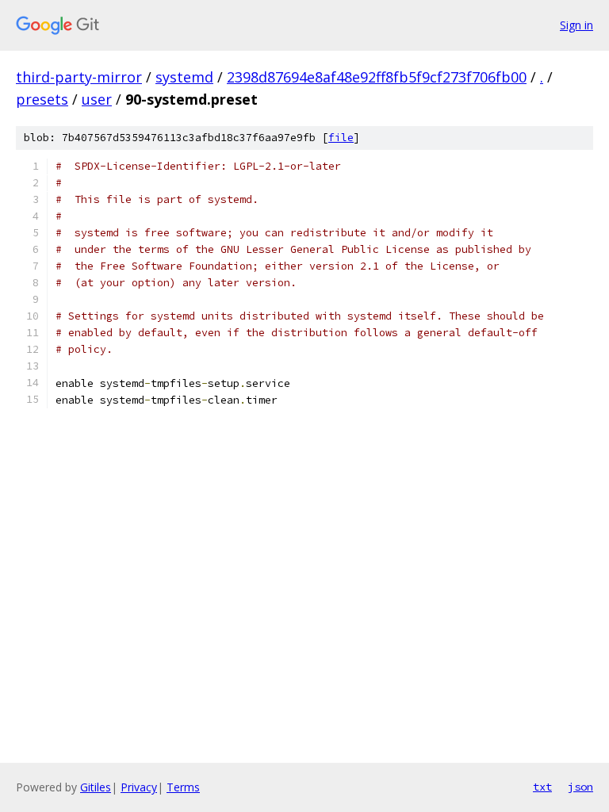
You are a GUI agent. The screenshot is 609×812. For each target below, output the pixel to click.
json (580, 786)
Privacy (139, 787)
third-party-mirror (79, 76)
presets (42, 99)
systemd (184, 76)
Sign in (576, 25)
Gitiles (95, 787)
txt (542, 786)
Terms (183, 787)
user (97, 99)
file (341, 137)
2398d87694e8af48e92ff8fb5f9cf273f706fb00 (377, 76)
